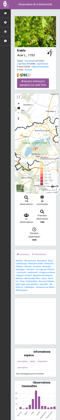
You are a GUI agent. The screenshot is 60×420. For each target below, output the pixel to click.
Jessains (30, 269)
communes (23, 254)
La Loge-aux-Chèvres (45, 269)
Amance (19, 260)
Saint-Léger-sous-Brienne (27, 284)
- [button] (19, 112)
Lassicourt (21, 272)
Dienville (28, 266)
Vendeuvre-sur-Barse (45, 287)
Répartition (43, 361)
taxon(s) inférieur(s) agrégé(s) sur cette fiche (33, 83)
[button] (18, 108)
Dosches (37, 266)
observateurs (39, 254)
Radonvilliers (32, 281)
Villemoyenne (21, 290)
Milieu (32, 361)
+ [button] (19, 103)
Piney (22, 281)
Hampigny (20, 269)
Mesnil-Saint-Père (32, 278)
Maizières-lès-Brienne (42, 275)
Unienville (43, 284)
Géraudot (46, 266)
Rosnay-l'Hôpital (46, 281)
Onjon (44, 278)
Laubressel (32, 272)
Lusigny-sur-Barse (47, 272)
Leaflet (48, 192)
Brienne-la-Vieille (35, 263)
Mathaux (19, 278)
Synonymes (23, 367)
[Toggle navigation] (6, 11)
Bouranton (42, 260)
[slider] (52, 186)
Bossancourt (30, 260)
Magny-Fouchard (24, 275)
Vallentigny (29, 287)
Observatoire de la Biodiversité (35, 4)
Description (23, 361)
